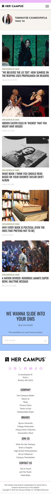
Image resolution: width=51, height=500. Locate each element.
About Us (25, 398)
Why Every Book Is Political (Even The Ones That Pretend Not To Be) (23, 229)
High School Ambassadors (25, 450)
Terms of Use (25, 408)
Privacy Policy (26, 405)
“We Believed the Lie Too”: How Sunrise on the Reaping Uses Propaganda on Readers (25, 74)
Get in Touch (25, 468)
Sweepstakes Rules (25, 411)
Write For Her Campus (25, 444)
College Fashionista (25, 426)
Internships (25, 475)
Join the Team (26, 471)
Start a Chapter (25, 447)
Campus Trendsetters (25, 457)
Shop (25, 402)
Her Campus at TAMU (10, 69)
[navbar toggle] (47, 6)
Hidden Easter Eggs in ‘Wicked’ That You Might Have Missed (24, 124)
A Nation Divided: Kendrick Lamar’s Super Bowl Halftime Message (25, 279)
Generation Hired (25, 432)
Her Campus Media (25, 395)
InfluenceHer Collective (25, 429)
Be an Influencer (25, 454)
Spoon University (25, 423)
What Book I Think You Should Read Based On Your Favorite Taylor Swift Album (23, 177)
